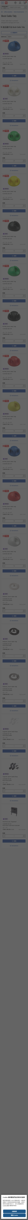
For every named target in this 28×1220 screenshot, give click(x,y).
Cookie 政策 (6, 1205)
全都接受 (14, 1211)
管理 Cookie (14, 1215)
